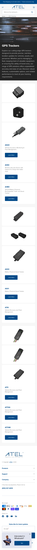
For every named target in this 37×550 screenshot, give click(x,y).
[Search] (32, 12)
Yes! (22, 543)
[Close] (30, 534)
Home (3, 16)
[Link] (18, 150)
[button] (3, 7)
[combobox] (18, 12)
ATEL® (11, 462)
